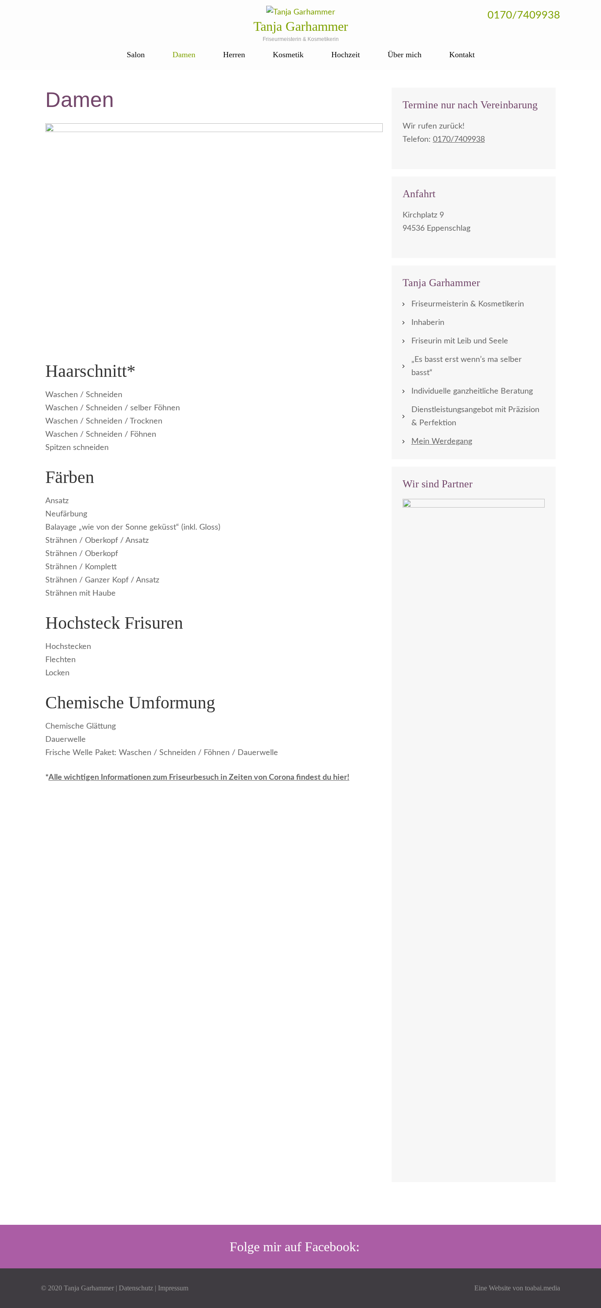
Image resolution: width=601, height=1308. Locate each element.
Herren (234, 54)
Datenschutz (136, 1288)
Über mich (404, 54)
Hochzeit (345, 54)
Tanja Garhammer (300, 26)
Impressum (173, 1288)
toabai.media (542, 1288)
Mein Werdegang (441, 442)
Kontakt (462, 54)
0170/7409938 (523, 15)
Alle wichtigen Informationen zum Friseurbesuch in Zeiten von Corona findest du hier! (198, 777)
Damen (183, 54)
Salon (136, 54)
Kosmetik (288, 54)
